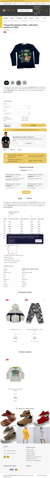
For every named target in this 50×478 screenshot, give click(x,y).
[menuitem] (5, 18)
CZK (31, 3)
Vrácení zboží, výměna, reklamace (33, 460)
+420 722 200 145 (38, 10)
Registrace (43, 3)
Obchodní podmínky (30, 455)
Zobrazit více (26, 192)
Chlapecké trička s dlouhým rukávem (30, 269)
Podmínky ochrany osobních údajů (33, 457)
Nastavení (11, 241)
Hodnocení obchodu (26, 167)
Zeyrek (8, 30)
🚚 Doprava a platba (7, 3)
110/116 (15, 401)
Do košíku (33, 125)
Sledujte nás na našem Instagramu (26, 408)
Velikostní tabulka (7, 101)
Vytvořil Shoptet (43, 475)
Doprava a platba (30, 449)
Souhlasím (38, 241)
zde (33, 237)
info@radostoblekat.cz (11, 450)
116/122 (15, 341)
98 (34, 341)
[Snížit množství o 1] (13, 125)
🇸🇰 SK (26, 4)
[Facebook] (4, 457)
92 (31, 341)
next (46, 321)
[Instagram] (8, 457)
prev (4, 321)
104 (37, 341)
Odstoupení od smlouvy (31, 458)
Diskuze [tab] (29, 198)
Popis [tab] (20, 198)
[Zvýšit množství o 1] (19, 125)
